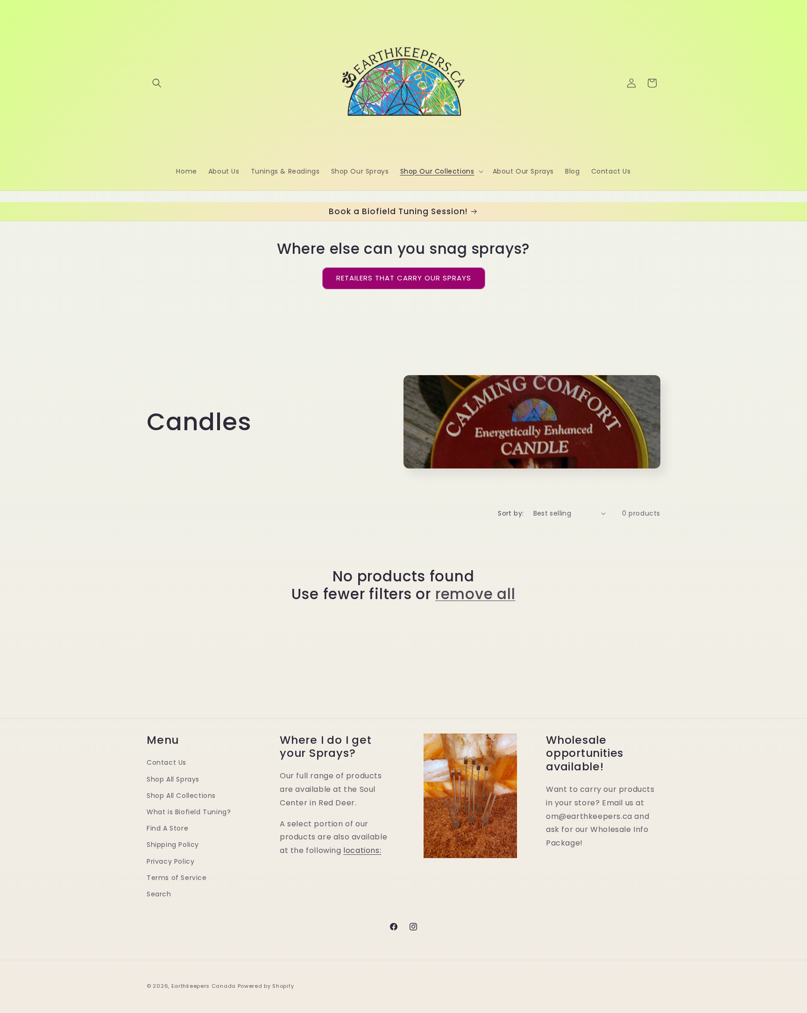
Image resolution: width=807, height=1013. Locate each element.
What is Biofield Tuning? (189, 812)
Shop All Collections (181, 795)
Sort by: (511, 513)
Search (159, 894)
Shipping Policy (173, 845)
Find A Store (167, 828)
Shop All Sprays (173, 779)
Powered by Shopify (266, 986)
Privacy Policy (170, 861)
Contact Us (166, 763)
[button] (157, 83)
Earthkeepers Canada (203, 986)
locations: (362, 850)
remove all (475, 594)
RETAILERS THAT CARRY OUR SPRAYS (403, 278)
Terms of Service (177, 877)
